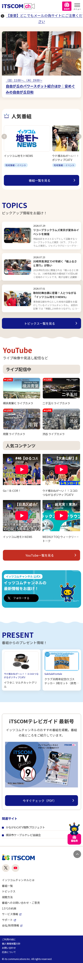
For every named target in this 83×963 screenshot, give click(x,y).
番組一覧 (7, 886)
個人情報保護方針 (11, 943)
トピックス (8, 891)
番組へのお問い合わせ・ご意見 (21, 903)
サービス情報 (10, 914)
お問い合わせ (9, 947)
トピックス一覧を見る (39, 323)
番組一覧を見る (39, 180)
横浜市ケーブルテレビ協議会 (23, 835)
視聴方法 (7, 897)
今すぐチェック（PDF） (39, 800)
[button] (3, 49)
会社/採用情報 (10, 925)
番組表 (67, 8)
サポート (7, 920)
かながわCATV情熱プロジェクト (25, 827)
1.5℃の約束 (9, 908)
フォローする (21, 598)
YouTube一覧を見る (39, 555)
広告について (9, 952)
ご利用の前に (9, 939)
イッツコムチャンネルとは (18, 880)
